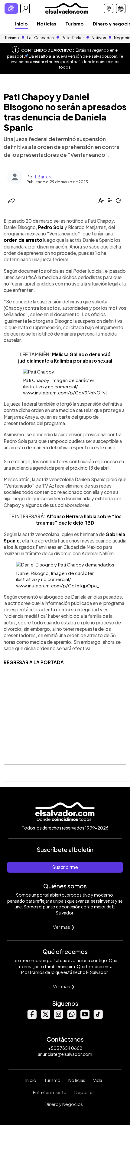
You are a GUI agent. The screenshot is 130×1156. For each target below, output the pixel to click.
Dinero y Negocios (64, 1104)
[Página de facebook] (32, 1017)
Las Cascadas (40, 37)
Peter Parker (73, 37)
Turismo (74, 23)
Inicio (21, 23)
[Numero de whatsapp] (71, 1017)
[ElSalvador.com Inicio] (66, 8)
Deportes (84, 1092)
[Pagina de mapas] (108, 8)
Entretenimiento (50, 1092)
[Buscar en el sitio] (25, 8)
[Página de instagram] (58, 1017)
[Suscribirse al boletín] (11, 8)
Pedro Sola (50, 227)
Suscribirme (65, 867)
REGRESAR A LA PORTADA (34, 662)
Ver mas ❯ (64, 927)
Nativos (99, 37)
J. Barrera (43, 176)
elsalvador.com (102, 56)
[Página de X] (45, 1017)
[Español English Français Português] (120, 8)
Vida (97, 1080)
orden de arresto (23, 240)
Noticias (46, 23)
